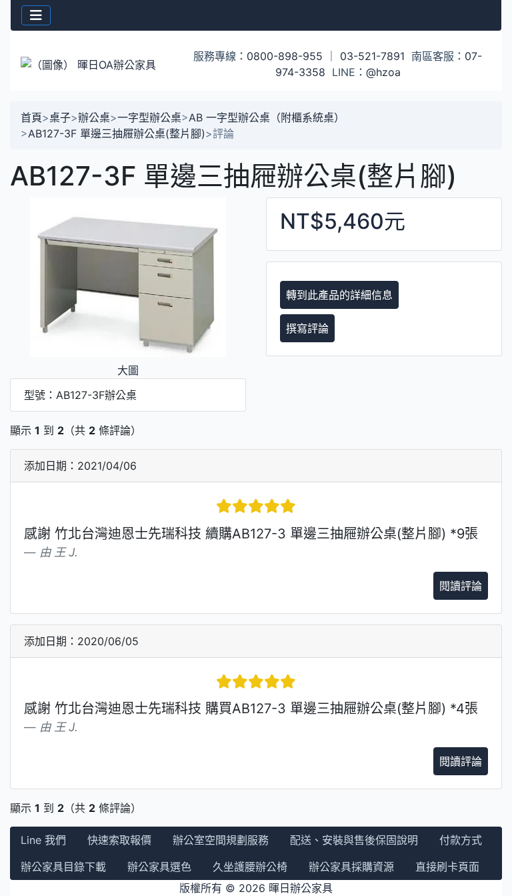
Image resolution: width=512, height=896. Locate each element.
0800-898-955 (285, 56)
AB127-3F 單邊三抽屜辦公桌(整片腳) (116, 133)
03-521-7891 (372, 56)
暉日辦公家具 (301, 888)
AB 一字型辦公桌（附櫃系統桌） (267, 117)
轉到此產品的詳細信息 (339, 295)
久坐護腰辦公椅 (250, 866)
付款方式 (460, 840)
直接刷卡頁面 (447, 866)
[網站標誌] (92, 64)
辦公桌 (94, 117)
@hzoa (383, 72)
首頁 (31, 117)
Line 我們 (43, 840)
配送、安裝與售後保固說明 (354, 840)
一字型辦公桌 (149, 117)
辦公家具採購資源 (351, 866)
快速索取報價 (119, 840)
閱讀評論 (460, 585)
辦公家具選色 (159, 866)
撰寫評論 (307, 328)
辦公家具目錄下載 (63, 866)
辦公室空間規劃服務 (221, 840)
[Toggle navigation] (36, 15)
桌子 (60, 117)
